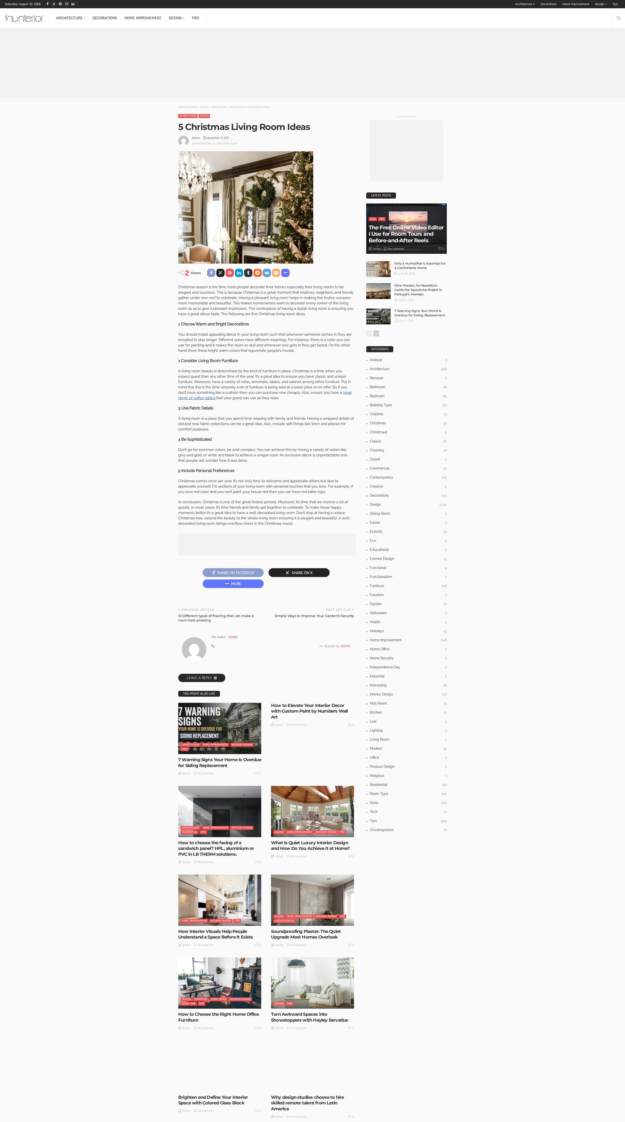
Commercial (408, 468)
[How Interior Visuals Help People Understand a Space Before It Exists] (219, 900)
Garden (408, 604)
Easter (408, 522)
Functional (408, 568)
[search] (618, 18)
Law (408, 721)
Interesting (294, 1087)
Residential (189, 832)
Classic (408, 441)
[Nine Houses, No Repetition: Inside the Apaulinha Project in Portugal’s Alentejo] (378, 291)
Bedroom (408, 396)
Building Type (408, 405)
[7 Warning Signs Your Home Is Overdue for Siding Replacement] (219, 728)
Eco (408, 541)
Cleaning (408, 450)
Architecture (523, 4)
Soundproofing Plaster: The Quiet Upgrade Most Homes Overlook (306, 934)
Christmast (408, 432)
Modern (408, 748)
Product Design (408, 767)
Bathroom (408, 387)
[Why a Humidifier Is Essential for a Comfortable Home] (378, 269)
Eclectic (408, 532)
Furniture (201, 999)
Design (599, 4)
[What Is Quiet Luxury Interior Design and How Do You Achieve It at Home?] (312, 811)
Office (408, 757)
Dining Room (408, 513)
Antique (408, 360)
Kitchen (408, 712)
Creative (408, 486)
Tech (373, 219)
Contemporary (408, 477)
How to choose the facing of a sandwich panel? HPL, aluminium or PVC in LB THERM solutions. (216, 848)
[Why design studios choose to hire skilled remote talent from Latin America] (312, 1066)
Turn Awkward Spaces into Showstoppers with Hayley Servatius (309, 1017)
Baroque (408, 378)
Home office (219, 999)
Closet (408, 459)
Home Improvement (575, 4)
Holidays (408, 631)
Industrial (408, 676)
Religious (408, 776)
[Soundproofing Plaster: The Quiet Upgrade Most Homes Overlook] (312, 900)
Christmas (408, 423)
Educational (408, 550)
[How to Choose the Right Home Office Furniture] (219, 983)
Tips (615, 4)
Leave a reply (200, 678)
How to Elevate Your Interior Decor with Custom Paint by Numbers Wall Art (309, 711)
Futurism (408, 595)
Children (408, 414)
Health (408, 622)
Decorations (549, 4)
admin (196, 138)
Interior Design (241, 745)
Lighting (408, 730)
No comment (206, 773)
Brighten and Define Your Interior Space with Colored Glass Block (213, 1100)
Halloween (408, 613)
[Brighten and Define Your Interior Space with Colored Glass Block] (219, 1066)
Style (222, 1087)
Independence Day (408, 667)
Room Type (189, 1003)
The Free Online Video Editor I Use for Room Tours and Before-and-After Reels (406, 234)
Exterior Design (408, 559)
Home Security (408, 658)
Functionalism (408, 577)
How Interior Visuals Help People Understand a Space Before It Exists (215, 934)
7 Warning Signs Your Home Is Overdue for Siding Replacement (219, 762)
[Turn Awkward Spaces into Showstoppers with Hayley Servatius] (312, 983)
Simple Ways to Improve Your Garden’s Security (314, 616)
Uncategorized (284, 921)
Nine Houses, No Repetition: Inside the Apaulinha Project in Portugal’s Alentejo (418, 289)
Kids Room (408, 703)
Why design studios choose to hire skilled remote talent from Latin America (307, 1103)
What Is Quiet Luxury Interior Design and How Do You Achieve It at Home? (310, 845)
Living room (408, 739)
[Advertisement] (146, 64)
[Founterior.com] (24, 18)
